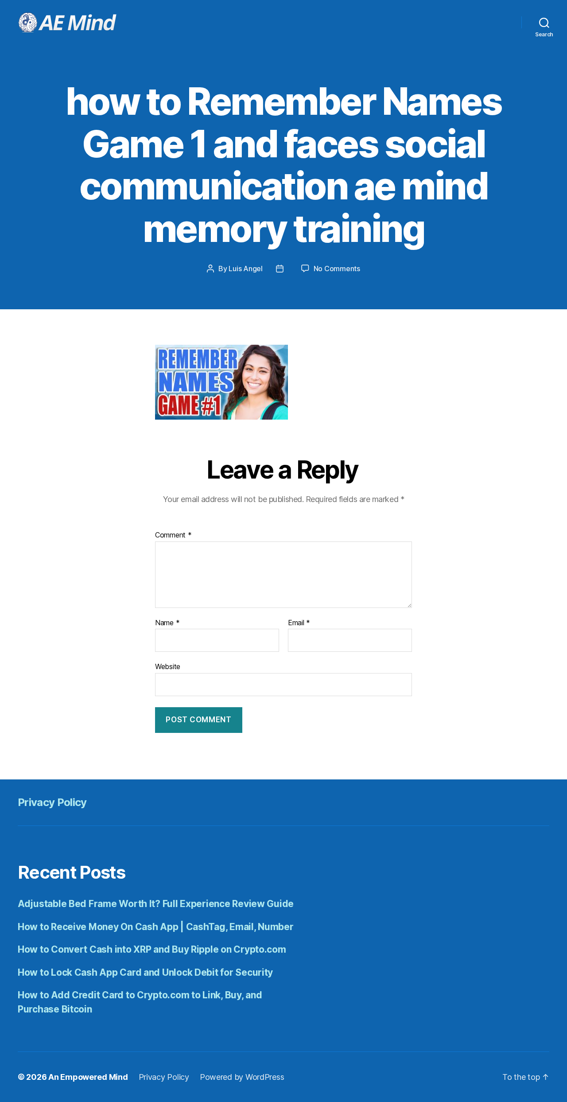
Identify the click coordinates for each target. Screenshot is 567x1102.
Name (167, 623)
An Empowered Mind (88, 1077)
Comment (173, 535)
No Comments (337, 268)
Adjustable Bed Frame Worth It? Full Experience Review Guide (156, 903)
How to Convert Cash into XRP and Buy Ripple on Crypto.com (152, 949)
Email (299, 623)
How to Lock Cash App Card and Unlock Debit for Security (145, 972)
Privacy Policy (52, 802)
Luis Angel (245, 268)
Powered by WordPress (242, 1077)
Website (167, 666)
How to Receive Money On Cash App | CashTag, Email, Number (156, 926)
